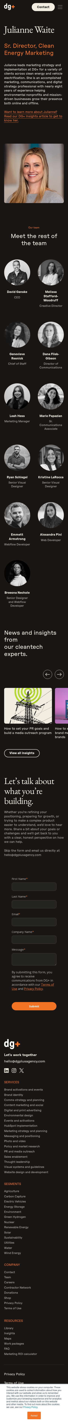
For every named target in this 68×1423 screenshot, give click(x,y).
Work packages (14, 1343)
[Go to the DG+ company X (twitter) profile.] (21, 1070)
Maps (7, 1338)
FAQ (7, 1348)
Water (8, 1248)
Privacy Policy (30, 1407)
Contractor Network (17, 1287)
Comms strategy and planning (24, 1100)
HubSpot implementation (20, 1125)
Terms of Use (12, 1308)
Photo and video (15, 1141)
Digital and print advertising (22, 1110)
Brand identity (13, 1095)
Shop (7, 1298)
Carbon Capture (15, 1196)
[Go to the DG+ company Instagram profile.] (14, 1070)
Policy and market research (22, 1146)
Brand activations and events (23, 1089)
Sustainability (13, 1237)
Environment (12, 1212)
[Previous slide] (47, 674)
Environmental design (18, 1115)
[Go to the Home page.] (9, 7)
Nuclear (9, 1222)
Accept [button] (34, 1415)
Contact (9, 1272)
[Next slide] (59, 674)
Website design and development (26, 1172)
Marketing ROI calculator (20, 1354)
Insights (9, 1333)
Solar (7, 1232)
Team (7, 1277)
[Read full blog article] (28, 715)
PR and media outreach (19, 1151)
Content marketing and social (23, 1105)
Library (8, 1328)
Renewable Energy (16, 1227)
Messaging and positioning (22, 1136)
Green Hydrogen (15, 1217)
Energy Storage (14, 1206)
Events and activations (19, 1120)
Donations (11, 1292)
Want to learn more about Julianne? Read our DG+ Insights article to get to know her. (33, 116)
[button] (60, 7)
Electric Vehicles (15, 1201)
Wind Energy (12, 1253)
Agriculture (11, 1191)
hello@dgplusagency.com (22, 855)
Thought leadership (17, 1162)
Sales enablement (15, 1156)
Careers (9, 1282)
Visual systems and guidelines (24, 1167)
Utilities (9, 1242)
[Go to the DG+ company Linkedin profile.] (6, 1070)
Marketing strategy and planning (25, 1131)
